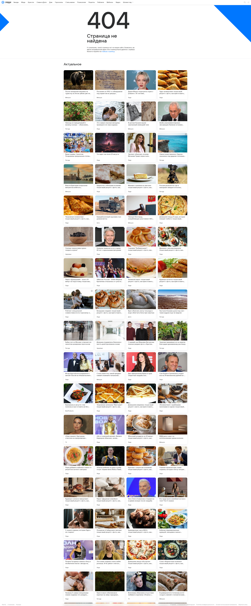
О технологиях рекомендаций (186, 604)
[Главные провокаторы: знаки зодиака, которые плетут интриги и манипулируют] (172, 461)
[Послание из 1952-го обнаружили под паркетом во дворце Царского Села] (110, 85)
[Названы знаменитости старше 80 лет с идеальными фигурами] (110, 241)
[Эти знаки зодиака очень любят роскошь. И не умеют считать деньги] (110, 555)
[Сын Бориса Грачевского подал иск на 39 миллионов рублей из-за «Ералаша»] (172, 367)
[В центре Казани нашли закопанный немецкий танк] (141, 116)
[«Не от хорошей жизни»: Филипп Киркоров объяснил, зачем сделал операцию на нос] (110, 429)
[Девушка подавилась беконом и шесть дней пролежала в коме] (110, 335)
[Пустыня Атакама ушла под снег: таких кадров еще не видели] (172, 304)
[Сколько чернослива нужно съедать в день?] (78, 241)
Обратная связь (242, 604)
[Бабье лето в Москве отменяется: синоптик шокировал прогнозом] (78, 335)
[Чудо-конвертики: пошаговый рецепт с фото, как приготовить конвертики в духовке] (172, 85)
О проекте (173, 604)
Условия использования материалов (226, 604)
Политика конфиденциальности (205, 604)
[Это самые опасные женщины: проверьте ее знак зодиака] (110, 116)
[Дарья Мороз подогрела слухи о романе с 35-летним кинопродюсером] (141, 85)
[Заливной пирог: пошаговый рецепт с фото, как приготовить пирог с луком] (141, 273)
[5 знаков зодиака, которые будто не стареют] (78, 523)
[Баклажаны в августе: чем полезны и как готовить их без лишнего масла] (78, 398)
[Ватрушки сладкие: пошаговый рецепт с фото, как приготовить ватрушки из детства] (110, 304)
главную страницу (108, 51)
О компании (11, 604)
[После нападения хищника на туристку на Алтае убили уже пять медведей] (78, 85)
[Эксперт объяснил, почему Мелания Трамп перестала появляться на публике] (141, 147)
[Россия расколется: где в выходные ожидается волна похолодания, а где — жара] (172, 179)
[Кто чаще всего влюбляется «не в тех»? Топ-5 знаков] (172, 492)
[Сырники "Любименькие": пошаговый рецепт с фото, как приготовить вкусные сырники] (141, 241)
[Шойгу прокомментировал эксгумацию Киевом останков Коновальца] (172, 116)
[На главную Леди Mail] (7, 2)
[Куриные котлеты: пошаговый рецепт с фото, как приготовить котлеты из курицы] (172, 273)
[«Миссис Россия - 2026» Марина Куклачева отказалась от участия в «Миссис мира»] (110, 273)
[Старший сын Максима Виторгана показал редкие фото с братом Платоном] (141, 335)
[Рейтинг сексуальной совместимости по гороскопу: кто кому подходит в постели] (78, 304)
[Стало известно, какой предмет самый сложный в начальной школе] (110, 367)
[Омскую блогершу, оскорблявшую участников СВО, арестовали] (141, 210)
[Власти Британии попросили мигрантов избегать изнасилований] (78, 179)
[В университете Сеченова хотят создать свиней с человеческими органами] (172, 586)
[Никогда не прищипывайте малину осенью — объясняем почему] (78, 116)
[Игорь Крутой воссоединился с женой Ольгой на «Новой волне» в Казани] (78, 367)
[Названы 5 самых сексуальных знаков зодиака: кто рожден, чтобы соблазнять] (78, 586)
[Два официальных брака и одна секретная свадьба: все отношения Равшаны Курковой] (141, 367)
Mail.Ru (4, 604)
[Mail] (3, 2)
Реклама (18, 604)
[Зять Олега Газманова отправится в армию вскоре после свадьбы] (141, 492)
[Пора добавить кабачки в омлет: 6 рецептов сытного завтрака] (78, 461)
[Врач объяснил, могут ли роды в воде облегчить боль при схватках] (141, 304)
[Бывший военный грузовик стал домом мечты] (110, 210)
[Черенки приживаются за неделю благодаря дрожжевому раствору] (172, 335)
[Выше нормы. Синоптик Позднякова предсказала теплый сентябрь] (78, 147)
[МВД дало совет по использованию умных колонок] (172, 429)
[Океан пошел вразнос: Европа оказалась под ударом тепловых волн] (172, 147)
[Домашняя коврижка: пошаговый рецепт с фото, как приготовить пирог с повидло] (141, 398)
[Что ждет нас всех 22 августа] (110, 147)
